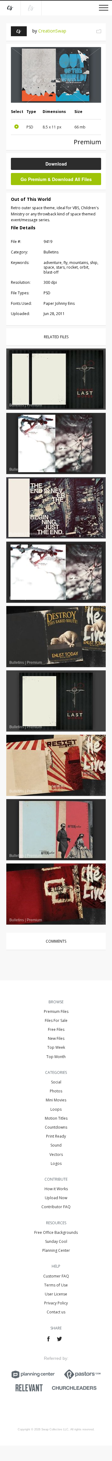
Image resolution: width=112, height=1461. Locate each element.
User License (56, 1294)
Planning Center (56, 1250)
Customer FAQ (56, 1276)
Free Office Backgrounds (56, 1232)
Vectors (56, 1154)
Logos (56, 1163)
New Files (56, 1038)
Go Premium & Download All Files (56, 179)
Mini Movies (56, 1100)
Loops (56, 1109)
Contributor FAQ (56, 1206)
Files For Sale (56, 1020)
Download (56, 164)
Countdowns (56, 1127)
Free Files (56, 1029)
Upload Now (56, 1197)
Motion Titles (56, 1118)
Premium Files (56, 1011)
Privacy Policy (56, 1303)
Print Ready (56, 1136)
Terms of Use (56, 1285)
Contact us (56, 1312)
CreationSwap (52, 31)
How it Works (56, 1188)
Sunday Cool (56, 1241)
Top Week (56, 1047)
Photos (56, 1091)
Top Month (56, 1056)
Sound (56, 1145)
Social (56, 1082)
